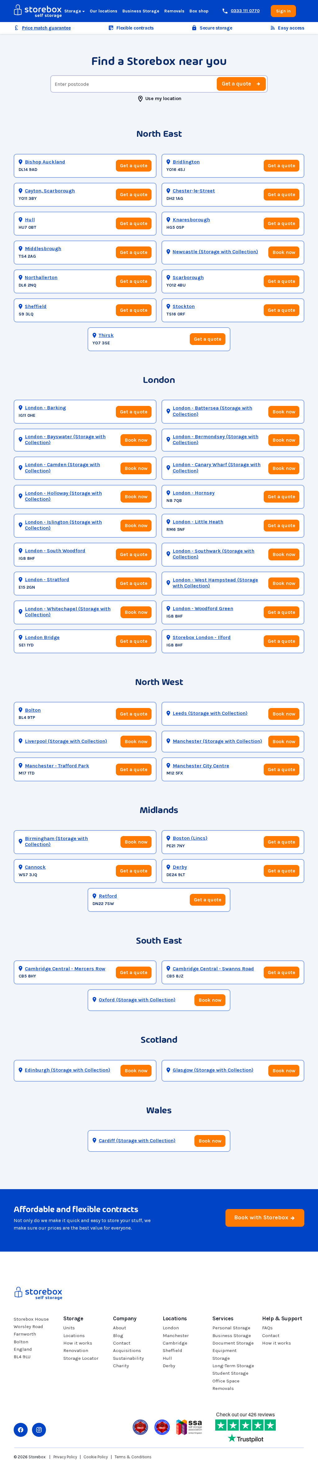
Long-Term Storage (233, 1365)
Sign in (283, 11)
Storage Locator (80, 1358)
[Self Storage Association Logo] (189, 1427)
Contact (121, 1343)
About (119, 1328)
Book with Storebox (262, 1217)
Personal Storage (231, 1328)
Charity (121, 1365)
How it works (77, 1343)
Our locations (103, 11)
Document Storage (233, 1343)
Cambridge (175, 1343)
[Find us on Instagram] (39, 1430)
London (171, 1328)
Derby (169, 1365)
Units (69, 1328)
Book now (283, 252)
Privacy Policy (65, 1457)
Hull (167, 1358)
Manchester (176, 1335)
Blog (118, 1335)
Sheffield (172, 1350)
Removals (174, 11)
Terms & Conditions (133, 1457)
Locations (74, 1335)
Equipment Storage (224, 1354)
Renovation (75, 1350)
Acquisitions (127, 1350)
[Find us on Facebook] (21, 1430)
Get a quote (236, 83)
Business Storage (140, 11)
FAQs (267, 1328)
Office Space (225, 1381)
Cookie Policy (96, 1457)
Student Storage (230, 1373)
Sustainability (128, 1358)
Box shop (198, 11)
